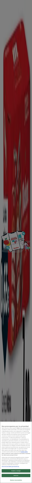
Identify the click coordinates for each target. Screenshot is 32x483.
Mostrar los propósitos (16, 480)
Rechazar (16, 475)
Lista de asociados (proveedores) (10, 466)
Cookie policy (24, 452)
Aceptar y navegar (16, 470)
